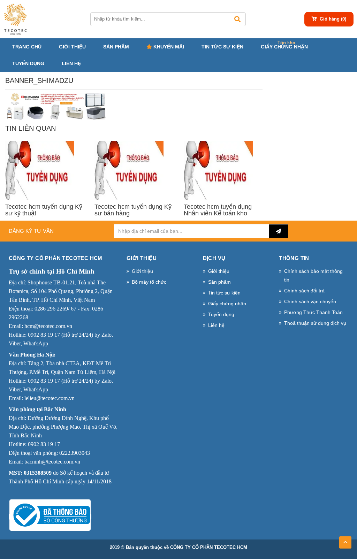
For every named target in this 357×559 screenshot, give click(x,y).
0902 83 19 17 (44, 335)
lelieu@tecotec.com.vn (49, 398)
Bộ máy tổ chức (149, 282)
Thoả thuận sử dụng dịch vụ (315, 323)
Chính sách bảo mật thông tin (313, 275)
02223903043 (74, 453)
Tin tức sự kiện (222, 46)
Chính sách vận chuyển (310, 301)
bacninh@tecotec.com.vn (52, 462)
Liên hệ (71, 63)
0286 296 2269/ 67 (55, 309)
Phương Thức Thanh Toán (313, 312)
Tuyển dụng (28, 63)
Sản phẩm (116, 46)
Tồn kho (286, 42)
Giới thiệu (72, 46)
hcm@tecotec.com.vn (48, 326)
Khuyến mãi (168, 46)
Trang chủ (26, 46)
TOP (345, 540)
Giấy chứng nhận (284, 46)
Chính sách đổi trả (304, 290)
